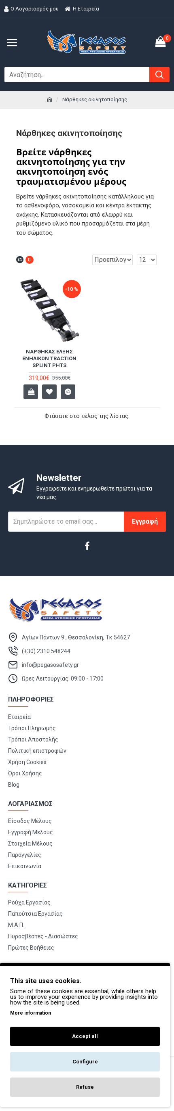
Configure (85, 1062)
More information (30, 1013)
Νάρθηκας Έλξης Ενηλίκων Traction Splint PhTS (49, 358)
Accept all (85, 1036)
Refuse (85, 1087)
